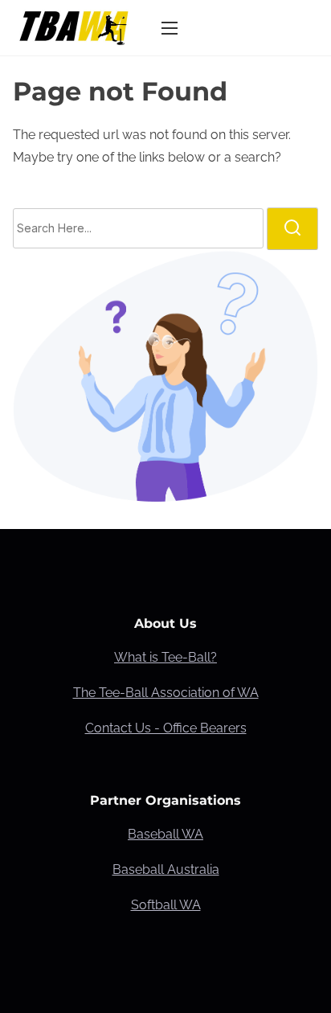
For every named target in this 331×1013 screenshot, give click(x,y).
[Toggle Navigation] (169, 27)
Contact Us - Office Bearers (166, 728)
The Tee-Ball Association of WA (166, 692)
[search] (292, 228)
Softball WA (166, 905)
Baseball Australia (165, 869)
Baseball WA (165, 834)
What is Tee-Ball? (165, 657)
